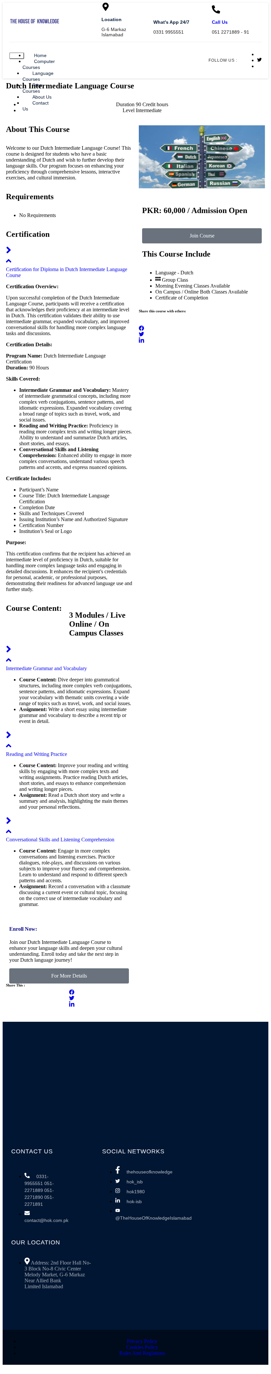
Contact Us (35, 105)
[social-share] (100, 992)
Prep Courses (32, 88)
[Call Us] (216, 9)
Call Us (220, 22)
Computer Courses (38, 64)
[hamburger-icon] (16, 55)
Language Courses (38, 76)
